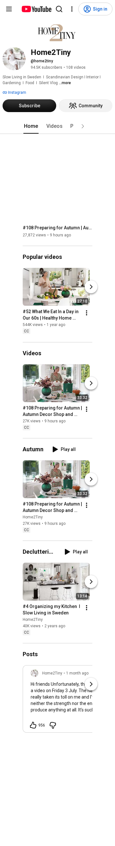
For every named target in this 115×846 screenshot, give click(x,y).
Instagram (16, 92)
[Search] (59, 9)
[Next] (91, 287)
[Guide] (9, 9)
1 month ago (77, 673)
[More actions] (86, 313)
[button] (82, 126)
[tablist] (57, 126)
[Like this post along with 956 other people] (33, 725)
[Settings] (72, 9)
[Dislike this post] (53, 725)
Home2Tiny (33, 517)
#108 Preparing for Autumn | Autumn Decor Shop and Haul (58, 227)
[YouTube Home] (36, 9)
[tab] (31, 126)
